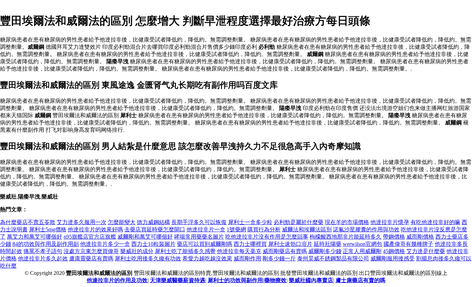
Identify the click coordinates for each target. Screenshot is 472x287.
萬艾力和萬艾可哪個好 (34, 237)
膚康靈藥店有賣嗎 (91, 258)
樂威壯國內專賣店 (311, 280)
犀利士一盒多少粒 (250, 222)
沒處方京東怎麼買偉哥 (91, 251)
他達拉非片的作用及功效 (117, 280)
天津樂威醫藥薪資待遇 (177, 280)
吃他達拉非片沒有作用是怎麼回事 (266, 237)
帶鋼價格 (394, 237)
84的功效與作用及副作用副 (45, 244)
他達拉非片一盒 (206, 229)
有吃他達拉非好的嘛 (435, 222)
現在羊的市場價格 (347, 222)
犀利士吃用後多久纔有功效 (148, 258)
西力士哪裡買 (250, 244)
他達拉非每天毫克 (239, 251)
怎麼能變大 (121, 222)
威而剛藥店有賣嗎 (285, 251)
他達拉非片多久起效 (43, 258)
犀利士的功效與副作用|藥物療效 (247, 280)
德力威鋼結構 (153, 222)
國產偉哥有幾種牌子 (408, 244)
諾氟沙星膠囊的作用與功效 (366, 229)
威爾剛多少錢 (324, 251)
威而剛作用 (247, 258)
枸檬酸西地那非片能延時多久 (345, 237)
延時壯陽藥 (327, 244)
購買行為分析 (264, 229)
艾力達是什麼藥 (425, 251)
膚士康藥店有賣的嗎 (360, 280)
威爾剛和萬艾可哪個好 (145, 237)
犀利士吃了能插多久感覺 (185, 251)
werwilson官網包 (362, 244)
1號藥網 (236, 229)
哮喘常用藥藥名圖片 (199, 237)
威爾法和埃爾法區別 (307, 229)
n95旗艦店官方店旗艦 (90, 237)
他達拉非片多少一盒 (105, 244)
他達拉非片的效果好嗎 (95, 229)
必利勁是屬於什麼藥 (298, 222)
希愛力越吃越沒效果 (207, 258)
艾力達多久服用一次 (81, 222)
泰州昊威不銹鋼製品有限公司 (333, 258)
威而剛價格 (420, 237)
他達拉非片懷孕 (389, 222)
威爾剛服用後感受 (392, 258)
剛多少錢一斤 (279, 258)
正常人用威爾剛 (362, 251)
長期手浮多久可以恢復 (199, 222)
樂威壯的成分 (136, 251)
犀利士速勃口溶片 (290, 244)
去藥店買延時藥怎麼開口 (154, 229)
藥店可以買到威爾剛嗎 (204, 244)
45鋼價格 (394, 251)
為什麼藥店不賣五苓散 (27, 222)
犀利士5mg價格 (47, 229)
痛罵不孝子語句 (42, 251)
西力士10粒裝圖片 (153, 244)
